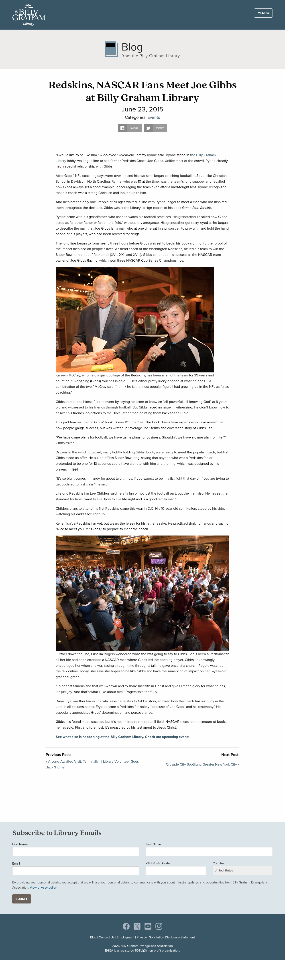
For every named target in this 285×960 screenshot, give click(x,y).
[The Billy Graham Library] (29, 14)
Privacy (142, 937)
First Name (20, 844)
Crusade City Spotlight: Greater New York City (201, 764)
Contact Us (106, 937)
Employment (125, 937)
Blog (93, 937)
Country (218, 863)
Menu (262, 12)
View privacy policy (43, 887)
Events (153, 117)
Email (16, 863)
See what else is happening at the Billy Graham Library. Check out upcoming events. (123, 736)
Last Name (153, 844)
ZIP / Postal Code (158, 863)
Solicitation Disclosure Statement (172, 937)
